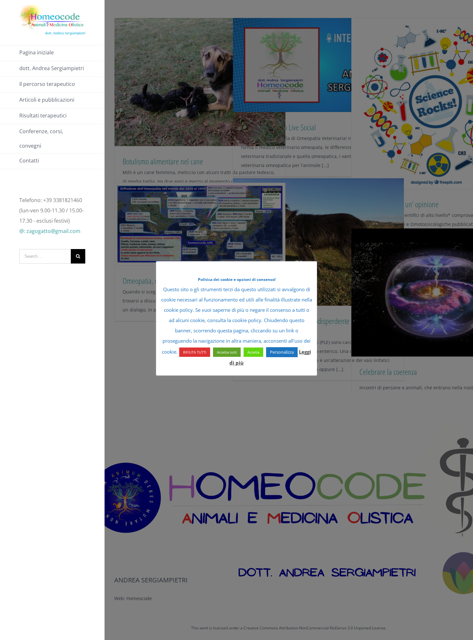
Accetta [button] (253, 352)
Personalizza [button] (282, 352)
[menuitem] (52, 53)
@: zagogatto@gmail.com (49, 231)
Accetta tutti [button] (227, 352)
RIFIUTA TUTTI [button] (194, 352)
